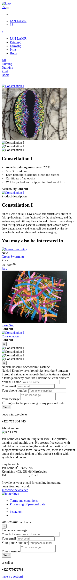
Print (13, 49)
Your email (9, 386)
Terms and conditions (24, 500)
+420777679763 (18, 475)
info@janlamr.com (52, 475)
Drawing (15, 46)
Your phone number (15, 390)
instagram (16, 511)
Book (13, 53)
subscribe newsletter (15, 490)
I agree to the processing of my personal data (35, 403)
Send (6, 407)
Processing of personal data (27, 504)
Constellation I (11, 336)
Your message (11, 399)
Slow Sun (8, 325)
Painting (15, 42)
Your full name (11, 382)
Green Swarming (13, 256)
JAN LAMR (18, 21)
